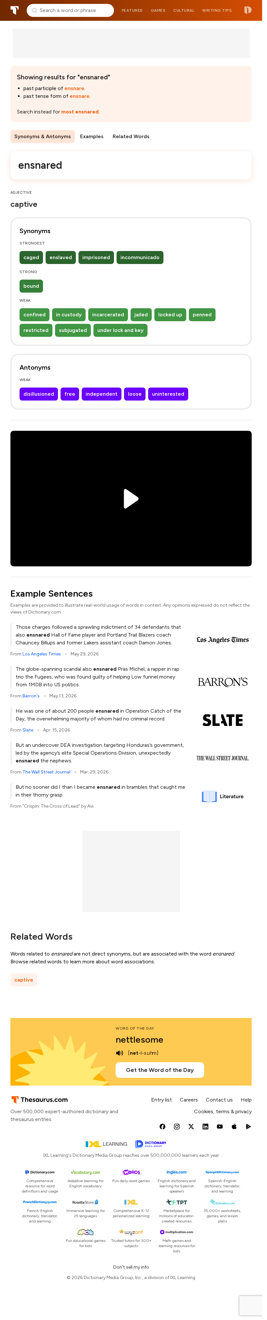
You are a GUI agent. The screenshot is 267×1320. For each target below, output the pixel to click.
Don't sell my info (131, 1267)
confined (34, 314)
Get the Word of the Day (160, 1070)
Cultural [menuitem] (183, 10)
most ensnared (80, 112)
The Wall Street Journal (46, 772)
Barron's (31, 696)
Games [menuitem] (158, 10)
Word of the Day (135, 1028)
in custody (69, 314)
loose (135, 394)
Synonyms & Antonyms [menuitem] (42, 136)
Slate (27, 730)
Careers (189, 1100)
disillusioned (38, 394)
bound (31, 286)
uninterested (168, 394)
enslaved (60, 257)
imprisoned (96, 257)
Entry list (161, 1100)
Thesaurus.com (14, 10)
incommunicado (140, 257)
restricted (36, 330)
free (69, 394)
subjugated (73, 330)
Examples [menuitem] (92, 136)
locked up (170, 314)
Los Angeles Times (41, 654)
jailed (141, 314)
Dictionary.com (248, 10)
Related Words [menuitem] (131, 136)
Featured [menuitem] (132, 10)
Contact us (219, 1100)
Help (246, 1100)
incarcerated (108, 314)
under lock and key (120, 330)
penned (202, 314)
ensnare (74, 88)
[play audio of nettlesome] (119, 1053)
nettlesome (139, 1039)
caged (31, 257)
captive (23, 980)
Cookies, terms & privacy (223, 1111)
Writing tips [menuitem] (217, 10)
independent (102, 394)
